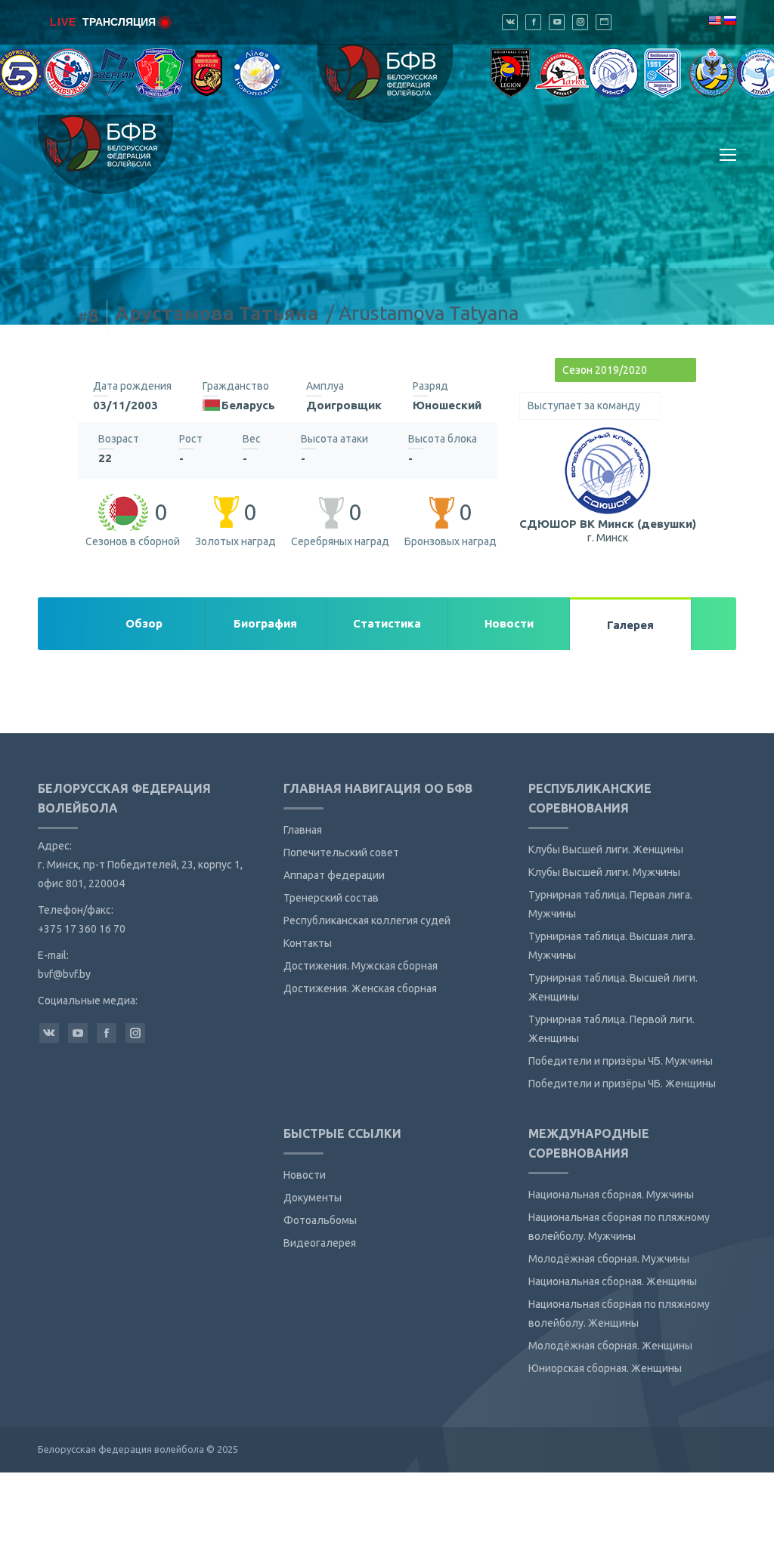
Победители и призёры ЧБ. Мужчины (620, 1061)
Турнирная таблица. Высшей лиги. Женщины (613, 987)
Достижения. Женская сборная (360, 988)
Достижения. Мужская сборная (360, 966)
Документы (312, 1198)
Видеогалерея (319, 1243)
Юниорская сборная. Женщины (605, 1368)
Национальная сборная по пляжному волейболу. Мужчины (619, 1226)
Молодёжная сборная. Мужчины (608, 1259)
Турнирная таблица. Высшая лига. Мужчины (611, 945)
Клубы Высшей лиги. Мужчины (604, 872)
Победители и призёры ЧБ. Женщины (622, 1084)
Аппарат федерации (334, 875)
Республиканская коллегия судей (366, 920)
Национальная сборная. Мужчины (611, 1195)
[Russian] (729, 20)
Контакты (307, 943)
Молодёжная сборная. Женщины (610, 1346)
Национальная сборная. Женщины (612, 1281)
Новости (304, 1175)
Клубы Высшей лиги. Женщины (605, 849)
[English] (714, 20)
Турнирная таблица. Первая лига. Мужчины (610, 904)
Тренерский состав (331, 898)
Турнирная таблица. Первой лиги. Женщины (611, 1028)
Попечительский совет (341, 852)
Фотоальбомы (320, 1220)
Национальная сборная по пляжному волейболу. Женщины (619, 1313)
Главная (302, 830)
